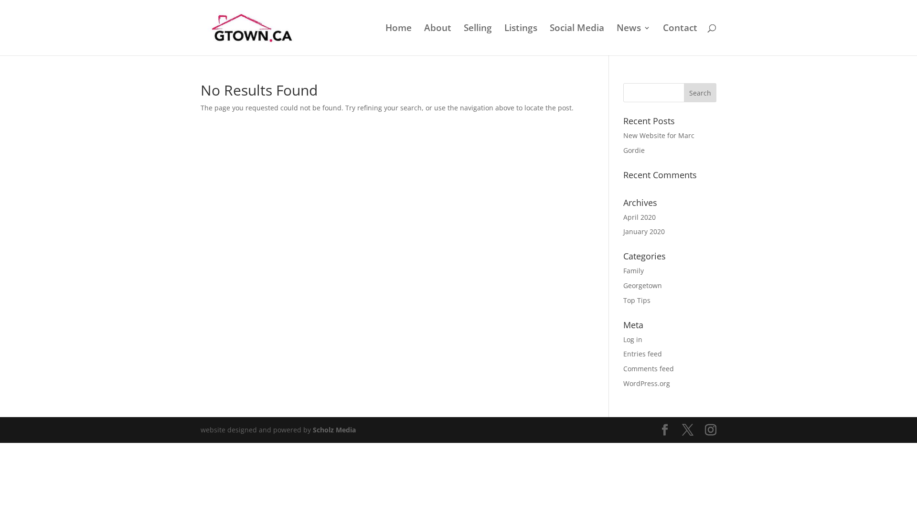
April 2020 (639, 217)
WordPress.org (646, 383)
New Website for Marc (658, 135)
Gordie (634, 150)
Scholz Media (334, 429)
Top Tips (636, 300)
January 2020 (644, 231)
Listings (520, 29)
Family (633, 270)
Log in (632, 339)
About (437, 29)
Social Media (577, 29)
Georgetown (642, 285)
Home (398, 29)
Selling (478, 29)
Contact (680, 29)
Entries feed (642, 353)
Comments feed (648, 368)
